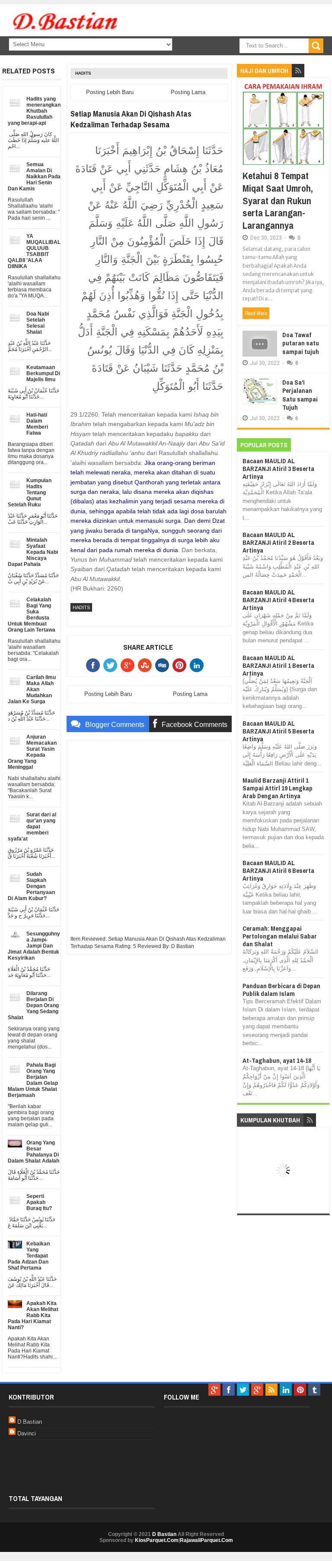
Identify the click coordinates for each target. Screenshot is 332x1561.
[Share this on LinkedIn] (198, 665)
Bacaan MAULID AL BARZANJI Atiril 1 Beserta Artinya (278, 665)
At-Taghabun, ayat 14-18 (277, 1060)
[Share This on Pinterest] (181, 665)
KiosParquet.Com (157, 1540)
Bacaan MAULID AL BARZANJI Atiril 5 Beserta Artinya (278, 731)
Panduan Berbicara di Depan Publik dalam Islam (281, 989)
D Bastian (29, 1422)
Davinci (26, 1433)
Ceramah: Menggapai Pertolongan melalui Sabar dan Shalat (280, 936)
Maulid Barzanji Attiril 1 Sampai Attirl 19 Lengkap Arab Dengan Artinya (278, 788)
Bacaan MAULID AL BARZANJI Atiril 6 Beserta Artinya (278, 870)
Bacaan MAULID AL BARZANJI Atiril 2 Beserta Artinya (278, 542)
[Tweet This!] (112, 665)
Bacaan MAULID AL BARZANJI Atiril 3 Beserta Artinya (278, 468)
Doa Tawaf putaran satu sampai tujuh (300, 343)
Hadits (83, 73)
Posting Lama (188, 92)
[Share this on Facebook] (94, 665)
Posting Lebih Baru (110, 92)
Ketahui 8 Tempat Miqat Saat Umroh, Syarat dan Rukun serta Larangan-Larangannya (278, 200)
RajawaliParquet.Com (206, 1540)
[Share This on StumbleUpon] (146, 665)
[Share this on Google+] (129, 665)
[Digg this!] (163, 665)
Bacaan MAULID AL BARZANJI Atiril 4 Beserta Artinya (278, 600)
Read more (256, 313)
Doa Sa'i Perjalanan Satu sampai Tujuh (300, 395)
